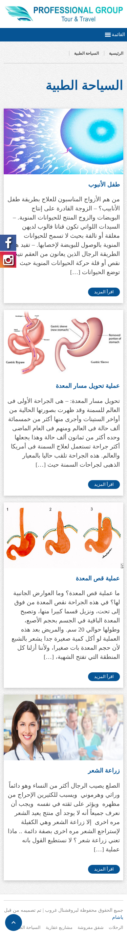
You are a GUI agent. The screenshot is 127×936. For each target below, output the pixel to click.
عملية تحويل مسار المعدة (88, 385)
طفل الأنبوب (104, 184)
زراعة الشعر (104, 770)
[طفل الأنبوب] (63, 141)
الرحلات (116, 927)
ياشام (117, 917)
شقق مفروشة (91, 927)
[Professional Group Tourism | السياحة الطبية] (63, 13)
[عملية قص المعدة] (63, 535)
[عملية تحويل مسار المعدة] (63, 343)
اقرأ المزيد (104, 291)
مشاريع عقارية (59, 927)
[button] (118, 34)
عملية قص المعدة (98, 578)
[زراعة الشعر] (63, 727)
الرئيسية (116, 53)
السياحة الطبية (86, 53)
